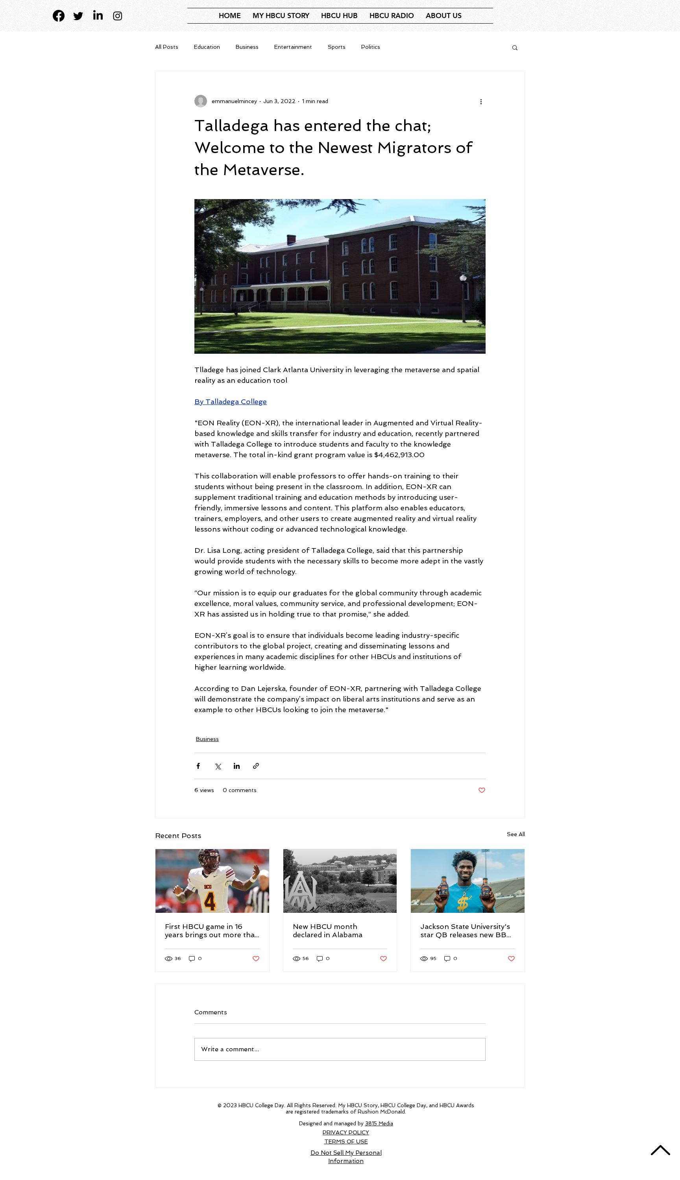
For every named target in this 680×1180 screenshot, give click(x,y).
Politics (370, 47)
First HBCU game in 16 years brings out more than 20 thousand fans (212, 930)
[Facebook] (59, 16)
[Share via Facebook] (198, 766)
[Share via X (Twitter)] (217, 766)
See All (516, 834)
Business (247, 47)
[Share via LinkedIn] (236, 766)
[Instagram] (118, 16)
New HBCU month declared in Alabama (327, 930)
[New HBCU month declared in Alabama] (340, 881)
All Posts (166, 47)
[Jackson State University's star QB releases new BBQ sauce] (468, 881)
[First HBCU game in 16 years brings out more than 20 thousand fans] (212, 881)
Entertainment (293, 47)
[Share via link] (256, 766)
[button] (339, 15)
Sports (337, 47)
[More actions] (481, 101)
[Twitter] (78, 16)
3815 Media (379, 1123)
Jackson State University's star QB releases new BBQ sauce (466, 930)
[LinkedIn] (98, 16)
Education (207, 47)
